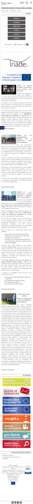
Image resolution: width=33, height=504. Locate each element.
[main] (16, 193)
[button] (31, 2)
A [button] (27, 44)
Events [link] (19, 10)
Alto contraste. (8, 44)
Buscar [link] (27, 3)
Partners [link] (17, 22)
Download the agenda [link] (7, 369)
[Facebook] (17, 502)
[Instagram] (20, 502)
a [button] (25, 44)
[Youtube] (15, 502)
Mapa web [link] (4, 471)
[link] (16, 382)
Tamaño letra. (19, 44)
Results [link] (16, 34)
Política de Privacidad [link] (11, 473)
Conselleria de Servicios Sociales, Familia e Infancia (16, 8)
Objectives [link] (16, 26)
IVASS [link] (7, 10)
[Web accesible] (2, 128)
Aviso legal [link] (12, 471)
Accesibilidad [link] (10, 474)
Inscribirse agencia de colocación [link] (11, 457)
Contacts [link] (17, 38)
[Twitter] (12, 502)
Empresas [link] (5, 458)
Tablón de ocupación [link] (8, 455)
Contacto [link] (17, 474)
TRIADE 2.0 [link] (13, 10)
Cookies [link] (21, 473)
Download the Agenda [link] (7, 128)
